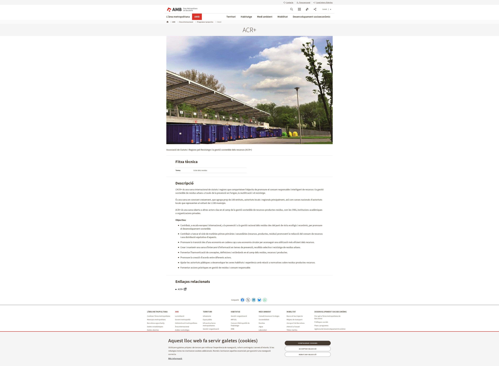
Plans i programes (321, 325)
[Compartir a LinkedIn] (254, 300)
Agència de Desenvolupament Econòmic (330, 329)
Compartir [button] (315, 9)
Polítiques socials (321, 322)
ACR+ (181, 289)
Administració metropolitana (186, 323)
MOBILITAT (291, 311)
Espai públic (207, 319)
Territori (231, 16)
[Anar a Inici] (167, 22)
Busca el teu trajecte (295, 316)
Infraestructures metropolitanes (209, 324)
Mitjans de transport (294, 319)
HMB (232, 329)
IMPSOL (234, 319)
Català (324, 9)
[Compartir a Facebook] (242, 300)
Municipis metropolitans (156, 319)
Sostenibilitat (264, 319)
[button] (288, 2)
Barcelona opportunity (156, 323)
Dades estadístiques (155, 326)
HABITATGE (235, 311)
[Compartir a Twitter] (248, 300)
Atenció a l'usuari (293, 326)
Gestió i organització (211, 329)
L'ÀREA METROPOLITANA (157, 311)
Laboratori (263, 330)
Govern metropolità (182, 319)
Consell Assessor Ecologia (269, 316)
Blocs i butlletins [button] (307, 9)
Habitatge (246, 16)
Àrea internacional (182, 326)
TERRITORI (207, 311)
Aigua (261, 326)
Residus (262, 323)
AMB (196, 16)
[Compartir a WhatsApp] (265, 300)
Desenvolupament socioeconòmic (311, 16)
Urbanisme (207, 316)
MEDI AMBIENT (265, 311)
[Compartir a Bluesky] (259, 300)
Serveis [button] (299, 9)
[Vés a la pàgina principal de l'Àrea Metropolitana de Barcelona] (182, 9)
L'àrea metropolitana (178, 16)
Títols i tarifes (292, 330)
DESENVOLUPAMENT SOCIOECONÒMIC (330, 311)
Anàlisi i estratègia (182, 330)
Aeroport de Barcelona (295, 323)
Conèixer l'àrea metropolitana (158, 316)
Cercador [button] (292, 9)
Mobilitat (282, 16)
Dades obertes (153, 330)
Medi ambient (264, 16)
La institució (179, 316)
